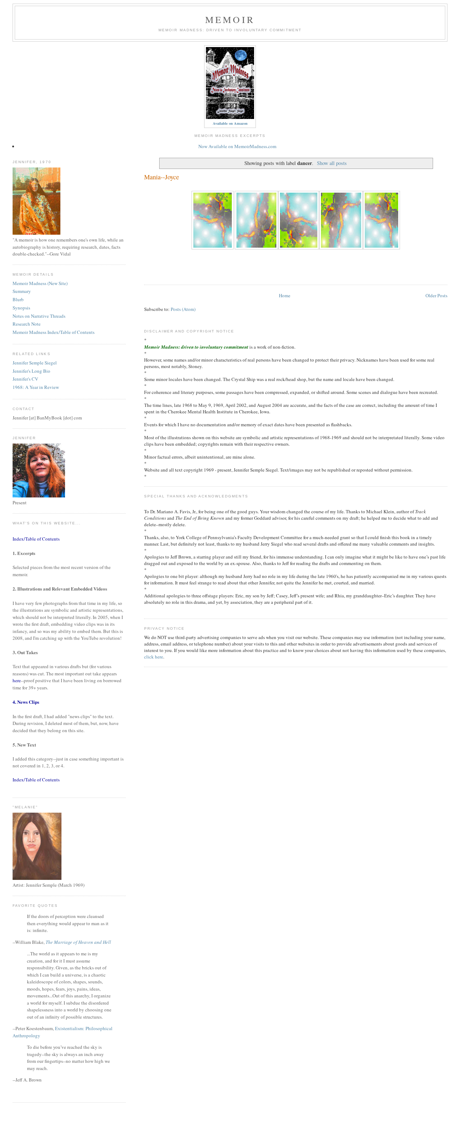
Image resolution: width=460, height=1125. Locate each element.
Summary (22, 291)
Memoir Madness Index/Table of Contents (54, 332)
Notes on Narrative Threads (39, 316)
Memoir (230, 19)
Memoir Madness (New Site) (40, 283)
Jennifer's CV (25, 379)
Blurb (18, 299)
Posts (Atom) (183, 309)
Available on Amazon (230, 123)
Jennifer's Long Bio (31, 371)
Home (284, 295)
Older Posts (436, 295)
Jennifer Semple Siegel (35, 362)
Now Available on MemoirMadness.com (237, 146)
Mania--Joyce (161, 177)
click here (153, 656)
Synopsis (21, 307)
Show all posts (332, 163)
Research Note (27, 324)
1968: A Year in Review (36, 387)
